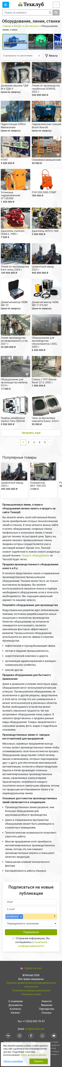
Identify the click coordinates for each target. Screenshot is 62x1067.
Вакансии (46, 1005)
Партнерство (46, 1008)
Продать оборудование (35, 555)
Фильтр (53, 55)
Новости (46, 1001)
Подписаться (31, 932)
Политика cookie (31, 994)
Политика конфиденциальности (31, 990)
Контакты (15, 1008)
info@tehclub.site (34, 1028)
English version (33, 968)
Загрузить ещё (31, 432)
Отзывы (47, 1012)
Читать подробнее (13, 1061)
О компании (15, 1001)
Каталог (15, 1012)
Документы (15, 1005)
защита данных (38, 1055)
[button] (5, 5)
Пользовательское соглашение (19, 1042)
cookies (24, 1055)
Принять (38, 1061)
